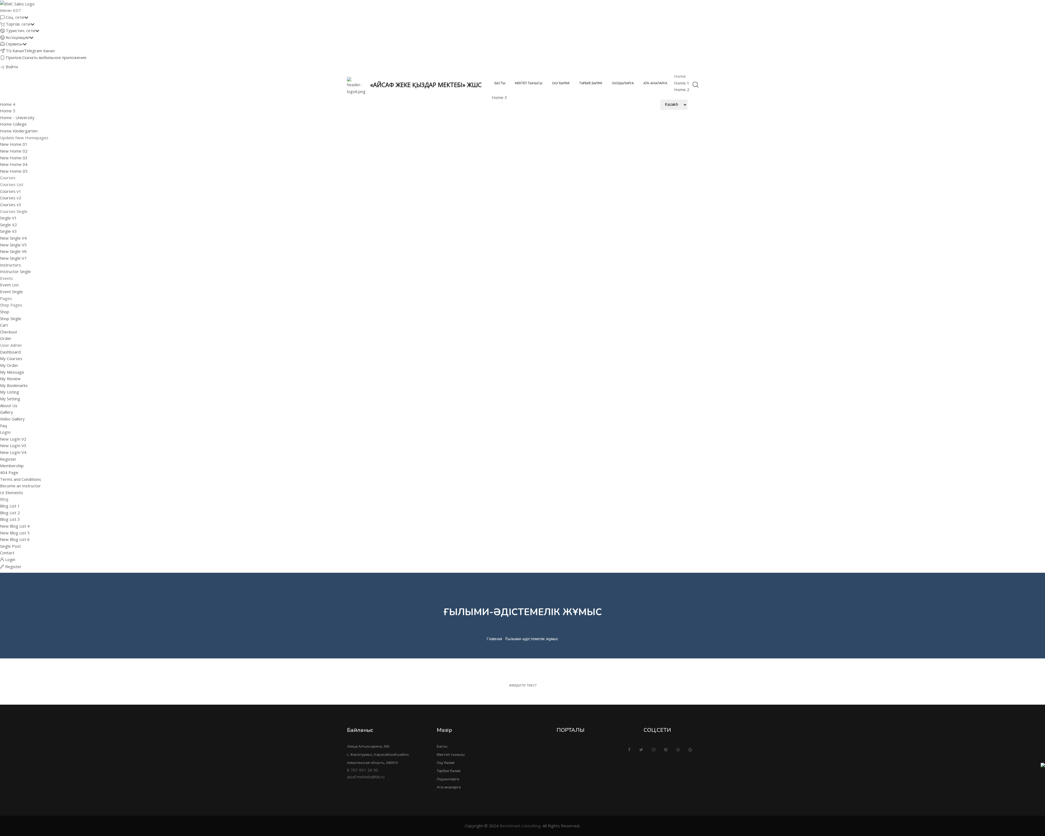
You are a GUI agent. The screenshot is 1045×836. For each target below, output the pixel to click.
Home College (13, 124)
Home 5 (7, 110)
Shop (4, 311)
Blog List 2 (10, 512)
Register (8, 459)
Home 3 (499, 97)
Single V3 (8, 231)
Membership (12, 465)
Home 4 (7, 104)
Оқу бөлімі (561, 83)
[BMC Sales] (17, 3)
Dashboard (10, 352)
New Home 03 (13, 157)
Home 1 (681, 83)
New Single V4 (13, 238)
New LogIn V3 (13, 445)
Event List (9, 284)
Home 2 (681, 89)
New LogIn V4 (13, 452)
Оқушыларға (623, 83)
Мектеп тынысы (528, 83)
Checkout (8, 332)
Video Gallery (12, 419)
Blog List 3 (10, 519)
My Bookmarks (14, 385)
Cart (4, 325)
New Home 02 (13, 151)
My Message (12, 372)
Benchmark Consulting (520, 825)
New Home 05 (13, 171)
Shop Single (10, 318)
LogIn (5, 432)
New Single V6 (13, 251)
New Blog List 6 (15, 539)
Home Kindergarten (19, 131)
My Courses (11, 358)
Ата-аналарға (655, 83)
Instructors (10, 265)
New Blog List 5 (15, 532)
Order (5, 338)
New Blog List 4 (15, 526)
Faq (3, 425)
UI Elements (11, 492)
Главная (494, 638)
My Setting (10, 398)
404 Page (9, 472)
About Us (8, 405)
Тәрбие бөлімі (590, 83)
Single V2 (8, 224)
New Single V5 (13, 244)
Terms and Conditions (20, 479)
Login (9, 559)
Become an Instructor (20, 485)
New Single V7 (13, 258)
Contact (7, 552)
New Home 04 (13, 164)
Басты (499, 83)
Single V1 (8, 218)
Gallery (6, 412)
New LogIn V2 (13, 439)
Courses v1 (10, 191)
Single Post (10, 546)
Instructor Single (15, 271)
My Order (9, 365)
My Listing (9, 392)
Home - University (17, 117)
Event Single (11, 291)
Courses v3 (10, 204)
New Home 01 (13, 144)
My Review (10, 378)
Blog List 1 (10, 506)
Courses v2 (10, 197)
